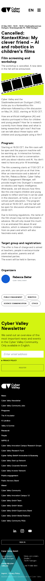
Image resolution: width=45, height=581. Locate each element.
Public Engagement (13, 297)
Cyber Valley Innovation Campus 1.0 (15, 495)
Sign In (23, 542)
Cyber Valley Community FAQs (13, 521)
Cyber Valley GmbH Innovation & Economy (19, 456)
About (4, 485)
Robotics (32, 297)
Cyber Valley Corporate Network (14, 466)
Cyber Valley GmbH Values (11, 506)
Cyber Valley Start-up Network (13, 461)
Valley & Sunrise (7, 426)
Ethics (35, 303)
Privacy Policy (10, 360)
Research (5, 431)
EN (31, 10)
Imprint (4, 573)
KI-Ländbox (5, 421)
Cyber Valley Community (11, 490)
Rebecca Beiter (22, 277)
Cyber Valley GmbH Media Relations (15, 516)
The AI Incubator (8, 416)
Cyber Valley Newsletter (11, 401)
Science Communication (15, 303)
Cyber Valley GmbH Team (11, 501)
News (3, 396)
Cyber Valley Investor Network (13, 471)
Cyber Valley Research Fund (12, 451)
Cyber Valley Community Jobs (13, 406)
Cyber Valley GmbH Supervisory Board (16, 511)
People (4, 435)
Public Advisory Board (10, 481)
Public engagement (9, 476)
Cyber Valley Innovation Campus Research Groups (21, 446)
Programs (5, 411)
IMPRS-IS (5, 441)
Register (22, 368)
